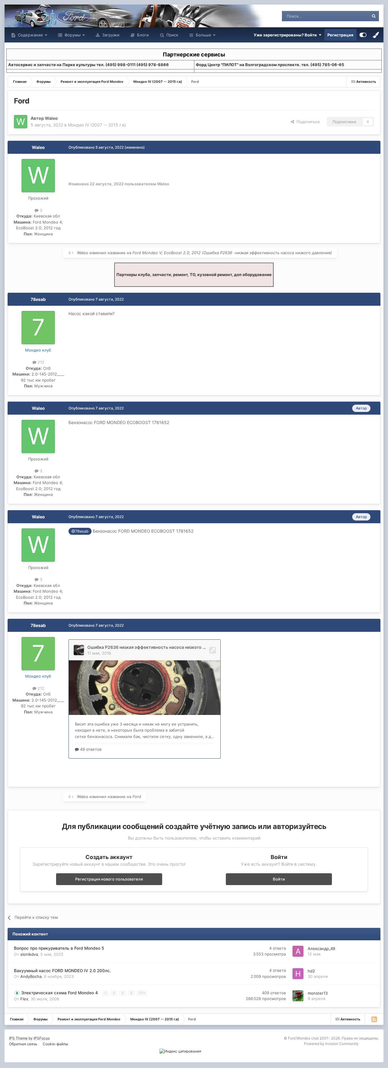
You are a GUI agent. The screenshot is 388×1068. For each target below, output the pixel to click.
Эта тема (352, 16)
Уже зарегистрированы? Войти (286, 34)
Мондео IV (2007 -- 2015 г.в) (97, 124)
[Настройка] (363, 35)
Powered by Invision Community (331, 1043)
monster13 (318, 993)
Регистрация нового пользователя (109, 879)
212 (40, 362)
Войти (279, 879)
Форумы (72, 34)
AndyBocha (31, 976)
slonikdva (29, 954)
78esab (38, 299)
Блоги (142, 34)
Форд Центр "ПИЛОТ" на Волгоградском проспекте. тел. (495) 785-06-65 (270, 64)
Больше (203, 34)
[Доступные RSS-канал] (374, 1019)
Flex (24, 998)
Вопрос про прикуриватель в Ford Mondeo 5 (59, 948)
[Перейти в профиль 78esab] (38, 327)
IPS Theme (18, 1038)
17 (141, 993)
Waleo (51, 118)
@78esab (80, 531)
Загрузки (110, 34)
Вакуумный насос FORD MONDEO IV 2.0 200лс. (62, 970)
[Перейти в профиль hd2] (298, 973)
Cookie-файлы (55, 1044)
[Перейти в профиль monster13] (298, 995)
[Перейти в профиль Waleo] (20, 121)
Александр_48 (321, 948)
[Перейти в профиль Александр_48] (298, 951)
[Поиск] (374, 16)
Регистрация (340, 34)
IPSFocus (42, 1038)
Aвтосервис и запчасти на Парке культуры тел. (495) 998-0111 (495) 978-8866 (88, 64)
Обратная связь (23, 1044)
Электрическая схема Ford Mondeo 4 (60, 992)
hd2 (311, 971)
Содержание (30, 34)
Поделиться (306, 121)
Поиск (171, 34)
